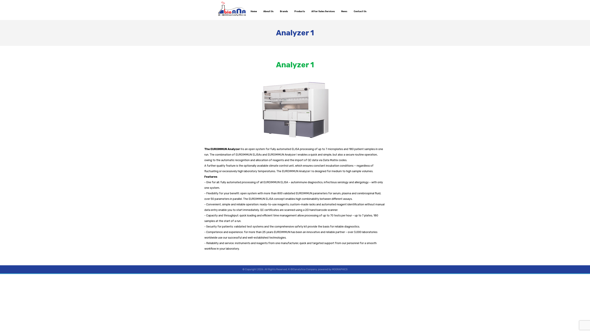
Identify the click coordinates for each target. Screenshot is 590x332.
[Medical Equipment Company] (232, 9)
